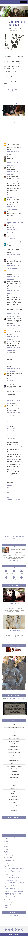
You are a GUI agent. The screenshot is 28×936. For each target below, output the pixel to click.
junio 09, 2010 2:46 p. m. (13, 347)
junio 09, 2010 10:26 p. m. (14, 412)
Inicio (14, 537)
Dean (8, 154)
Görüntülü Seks (11, 428)
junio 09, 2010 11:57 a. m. (13, 313)
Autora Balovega (14, 733)
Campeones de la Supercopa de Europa (14, 766)
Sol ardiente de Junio (10, 894)
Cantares (9, 165)
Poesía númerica (9, 883)
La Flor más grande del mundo (13, 870)
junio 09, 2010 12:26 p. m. (14, 325)
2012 (5, 851)
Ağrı (8, 490)
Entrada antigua (20, 537)
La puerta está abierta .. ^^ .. (12, 880)
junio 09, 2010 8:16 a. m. (13, 229)
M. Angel (9, 384)
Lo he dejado (14, 785)
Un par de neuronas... (13, 242)
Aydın (8, 489)
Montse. (9, 339)
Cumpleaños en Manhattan (12, 877)
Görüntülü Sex (10, 430)
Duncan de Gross (11, 316)
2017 (5, 843)
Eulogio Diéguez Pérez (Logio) (15, 222)
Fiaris (8, 174)
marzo (7, 901)
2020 (5, 838)
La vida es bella (14, 780)
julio (6, 863)
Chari (8, 293)
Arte (10, 97)
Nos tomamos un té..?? (11, 890)
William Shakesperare (14, 808)
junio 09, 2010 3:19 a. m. (13, 206)
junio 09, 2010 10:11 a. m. (13, 265)
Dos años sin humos (14, 777)
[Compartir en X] (5, 90)
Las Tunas (14, 783)
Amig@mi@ (10, 371)
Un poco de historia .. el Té (12, 888)
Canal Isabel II (14, 769)
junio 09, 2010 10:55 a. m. (13, 276)
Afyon (8, 495)
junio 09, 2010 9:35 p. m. (13, 381)
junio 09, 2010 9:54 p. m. (13, 400)
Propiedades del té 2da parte (12, 871)
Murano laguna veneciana (14, 799)
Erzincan (9, 484)
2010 (5, 854)
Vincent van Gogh (14, 805)
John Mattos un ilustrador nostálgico (14, 868)
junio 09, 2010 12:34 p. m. (14, 336)
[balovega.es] (14, 652)
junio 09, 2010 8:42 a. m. (13, 238)
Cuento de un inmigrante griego (13, 867)
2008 (5, 907)
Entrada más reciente (9, 537)
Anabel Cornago (11, 268)
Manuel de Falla (14, 788)
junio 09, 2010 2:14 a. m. (13, 194)
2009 (5, 905)
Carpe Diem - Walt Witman (14, 774)
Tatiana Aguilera (11, 209)
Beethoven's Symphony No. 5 (14, 749)
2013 (5, 849)
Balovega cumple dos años (14, 738)
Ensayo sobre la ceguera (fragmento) (14, 876)
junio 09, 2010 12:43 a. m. (13, 151)
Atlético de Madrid (14, 730)
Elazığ (8, 492)
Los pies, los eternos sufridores (13, 893)
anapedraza (10, 350)
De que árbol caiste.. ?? (11, 885)
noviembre (8, 857)
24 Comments (14, 30)
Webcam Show (11, 432)
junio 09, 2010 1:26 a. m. (13, 171)
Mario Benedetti (14, 794)
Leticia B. (9, 197)
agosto (7, 862)
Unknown (10, 142)
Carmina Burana (14, 771)
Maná (14, 791)
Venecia (14, 802)
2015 (5, 846)
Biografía (14, 755)
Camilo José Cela (14, 763)
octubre (7, 859)
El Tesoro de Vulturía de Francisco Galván (14, 873)
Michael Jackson (14, 796)
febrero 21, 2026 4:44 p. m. (14, 477)
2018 (5, 841)
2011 (5, 852)
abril (6, 899)
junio (6, 865)
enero (7, 904)
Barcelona (14, 744)
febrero (7, 902)
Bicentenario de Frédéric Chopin (14, 752)
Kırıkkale (9, 485)
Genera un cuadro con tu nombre (14, 887)
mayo (7, 898)
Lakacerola (10, 232)
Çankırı (9, 494)
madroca (9, 258)
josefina (9, 279)
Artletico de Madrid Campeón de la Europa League (14, 727)
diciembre (8, 856)
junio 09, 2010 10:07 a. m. (13, 254)
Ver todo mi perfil (14, 560)
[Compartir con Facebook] (18, 90)
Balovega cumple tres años (14, 741)
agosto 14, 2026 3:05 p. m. (14, 499)
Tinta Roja (10, 329)
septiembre (8, 860)
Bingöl (8, 487)
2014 (5, 848)
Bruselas (14, 758)
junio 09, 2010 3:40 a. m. (13, 219)
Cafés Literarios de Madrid (14, 760)
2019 (5, 840)
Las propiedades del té (11, 879)
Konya (8, 497)
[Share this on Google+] (8, 90)
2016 (5, 845)
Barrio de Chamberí (14, 746)
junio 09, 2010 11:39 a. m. (13, 290)
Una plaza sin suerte (10, 896)
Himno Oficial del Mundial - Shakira (14, 882)
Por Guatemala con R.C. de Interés (14, 891)
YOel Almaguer (14, 810)
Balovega (14, 735)
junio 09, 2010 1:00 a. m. (13, 162)
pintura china (15, 97)
